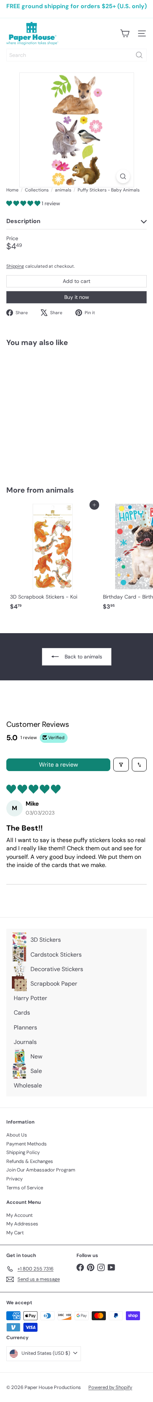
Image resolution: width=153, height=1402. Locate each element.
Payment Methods (26, 1144)
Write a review (58, 764)
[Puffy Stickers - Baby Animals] (52, 411)
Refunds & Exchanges (29, 1161)
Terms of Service (24, 1188)
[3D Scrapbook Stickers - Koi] (52, 559)
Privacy (14, 1179)
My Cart (15, 1232)
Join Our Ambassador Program (40, 1170)
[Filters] (121, 764)
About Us (16, 1135)
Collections (37, 190)
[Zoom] (123, 176)
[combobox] (76, 55)
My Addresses (22, 1224)
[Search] (139, 55)
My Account (19, 1215)
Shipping (15, 266)
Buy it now (76, 297)
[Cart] (124, 33)
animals (63, 190)
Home (12, 190)
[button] (24, 203)
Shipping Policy (23, 1152)
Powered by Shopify (110, 1387)
